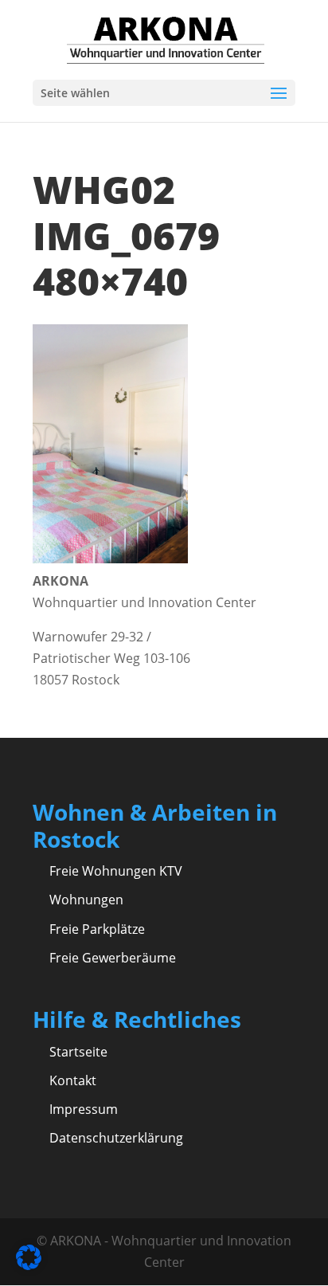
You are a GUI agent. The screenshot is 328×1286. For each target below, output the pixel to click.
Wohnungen (86, 899)
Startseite (78, 1052)
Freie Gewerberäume (112, 957)
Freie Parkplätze (97, 929)
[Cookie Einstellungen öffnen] (28, 1265)
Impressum (83, 1109)
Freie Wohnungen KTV (115, 871)
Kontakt (72, 1080)
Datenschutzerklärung (116, 1138)
